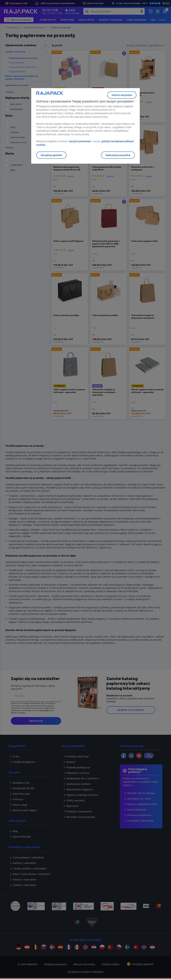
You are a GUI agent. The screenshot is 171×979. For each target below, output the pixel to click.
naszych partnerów (80, 141)
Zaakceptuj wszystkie (118, 155)
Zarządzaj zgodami (51, 155)
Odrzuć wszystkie (122, 95)
